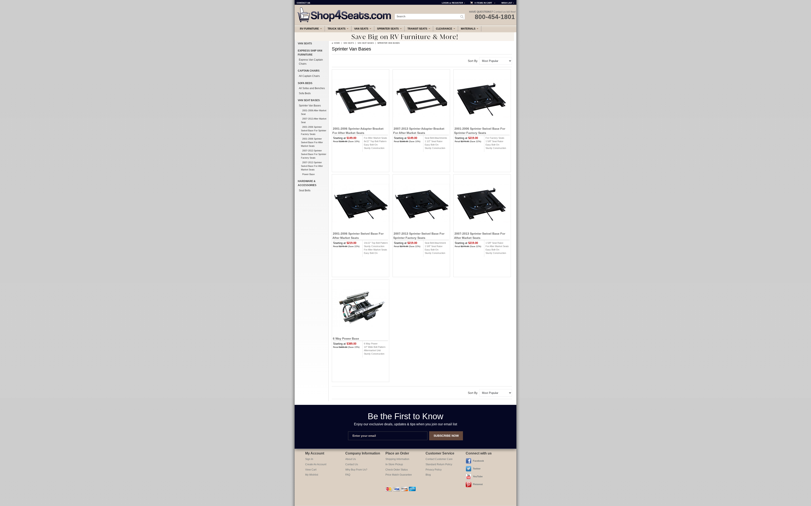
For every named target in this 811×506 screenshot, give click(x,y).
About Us (350, 459)
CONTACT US (303, 3)
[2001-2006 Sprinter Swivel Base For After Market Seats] (360, 202)
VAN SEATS (348, 43)
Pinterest (478, 484)
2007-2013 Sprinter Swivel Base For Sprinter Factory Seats (313, 154)
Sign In (309, 459)
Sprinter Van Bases (310, 105)
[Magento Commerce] (344, 8)
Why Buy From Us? (356, 469)
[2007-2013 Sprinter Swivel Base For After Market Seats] (482, 202)
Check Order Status (396, 469)
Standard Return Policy (439, 464)
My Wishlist (311, 474)
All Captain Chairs (309, 76)
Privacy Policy (434, 469)
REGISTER (457, 3)
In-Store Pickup (394, 464)
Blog (428, 474)
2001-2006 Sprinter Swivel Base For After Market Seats (312, 142)
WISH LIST (506, 3)
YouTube (478, 476)
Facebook (478, 461)
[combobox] (430, 16)
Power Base (308, 174)
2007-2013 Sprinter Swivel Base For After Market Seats (312, 166)
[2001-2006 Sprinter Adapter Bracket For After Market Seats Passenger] (360, 97)
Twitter (476, 468)
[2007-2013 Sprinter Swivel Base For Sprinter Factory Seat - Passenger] (421, 202)
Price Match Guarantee (398, 474)
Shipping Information (397, 459)
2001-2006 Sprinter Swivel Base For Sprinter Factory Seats (313, 130)
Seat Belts (304, 190)
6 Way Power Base (346, 338)
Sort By (473, 61)
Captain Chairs (309, 70)
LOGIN (445, 3)
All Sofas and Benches (312, 88)
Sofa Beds (305, 83)
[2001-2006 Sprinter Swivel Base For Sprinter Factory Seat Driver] (482, 97)
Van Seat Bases (366, 43)
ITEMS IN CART (484, 3)
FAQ (347, 474)
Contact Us (351, 464)
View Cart (310, 469)
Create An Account (315, 464)
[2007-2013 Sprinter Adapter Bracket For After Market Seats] (421, 97)
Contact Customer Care (439, 459)
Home (337, 43)
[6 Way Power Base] (360, 307)
